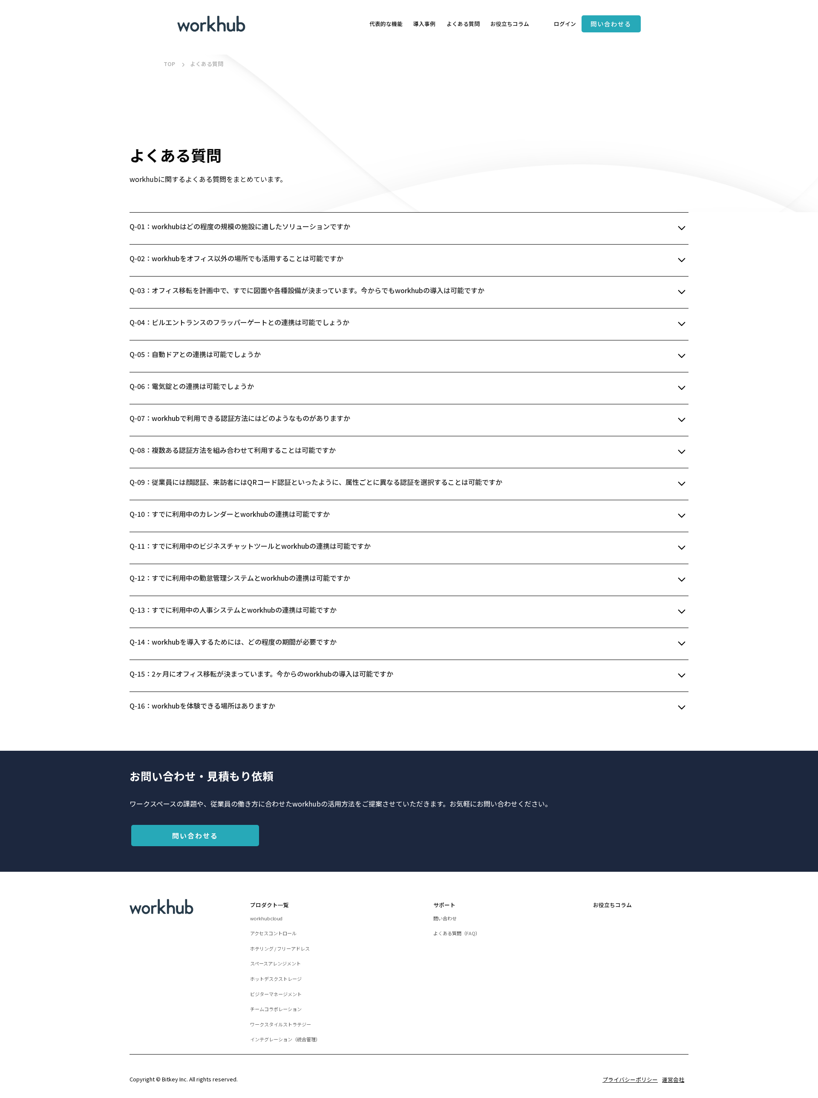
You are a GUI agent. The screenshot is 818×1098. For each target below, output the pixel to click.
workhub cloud (266, 918)
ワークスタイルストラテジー (280, 1024)
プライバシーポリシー (630, 1079)
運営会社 (673, 1079)
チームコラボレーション (276, 1009)
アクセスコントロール (273, 933)
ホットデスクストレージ (276, 978)
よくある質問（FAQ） (456, 933)
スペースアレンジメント (275, 963)
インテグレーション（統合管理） (285, 1039)
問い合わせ (445, 918)
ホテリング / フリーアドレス (280, 948)
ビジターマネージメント (276, 994)
